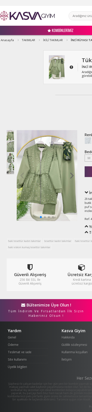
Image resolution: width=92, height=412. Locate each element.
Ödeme (13, 344)
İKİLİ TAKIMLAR (53, 40)
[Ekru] (88, 140)
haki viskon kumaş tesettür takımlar (29, 247)
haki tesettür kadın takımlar (24, 241)
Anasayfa (7, 40)
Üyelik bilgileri (17, 367)
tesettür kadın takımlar (57, 241)
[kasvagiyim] (27, 16)
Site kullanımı (17, 359)
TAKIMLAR (28, 40)
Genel (12, 337)
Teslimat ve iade (19, 352)
